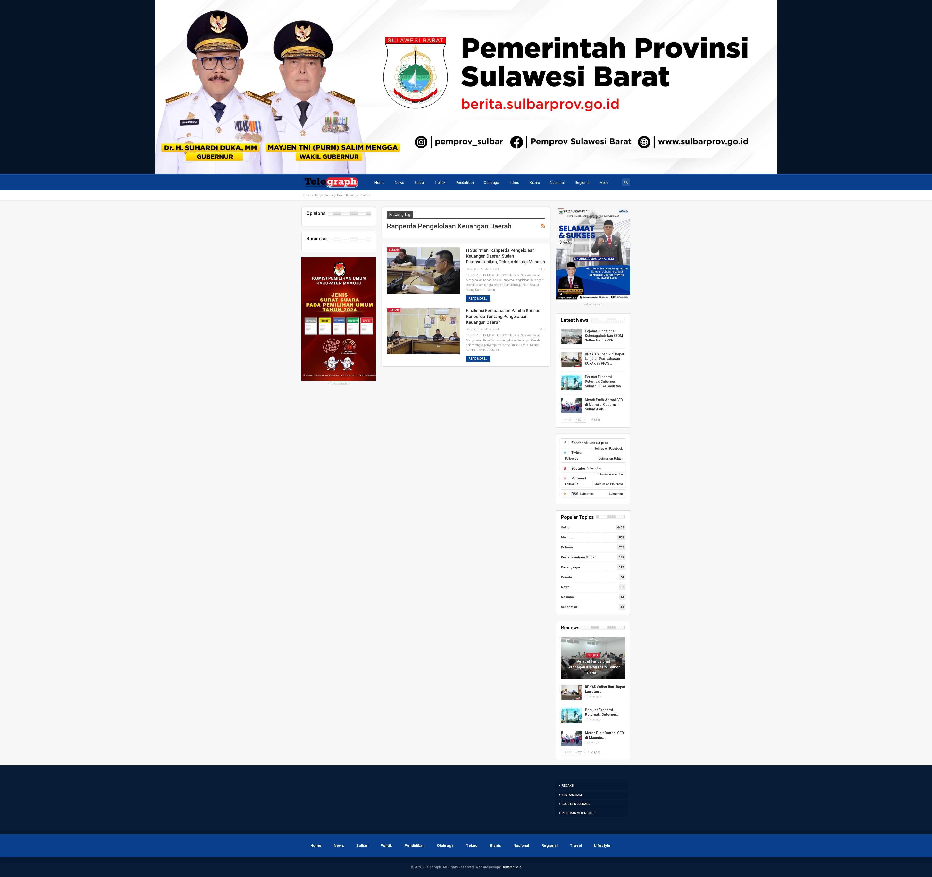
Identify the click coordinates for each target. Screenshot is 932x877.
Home (379, 182)
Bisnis (535, 182)
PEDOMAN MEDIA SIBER (578, 813)
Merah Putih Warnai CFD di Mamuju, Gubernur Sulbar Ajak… (604, 404)
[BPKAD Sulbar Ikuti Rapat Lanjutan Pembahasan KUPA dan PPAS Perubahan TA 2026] (571, 359)
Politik (440, 182)
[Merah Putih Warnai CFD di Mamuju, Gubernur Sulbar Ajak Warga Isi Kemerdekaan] (571, 405)
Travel (576, 845)
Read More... (478, 298)
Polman (567, 547)
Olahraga (491, 182)
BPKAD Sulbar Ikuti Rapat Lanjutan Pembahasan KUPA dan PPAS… (604, 358)
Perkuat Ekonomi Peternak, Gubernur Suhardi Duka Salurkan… (604, 381)
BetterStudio (512, 867)
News (399, 182)
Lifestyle (602, 845)
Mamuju (567, 537)
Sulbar (420, 182)
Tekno (514, 182)
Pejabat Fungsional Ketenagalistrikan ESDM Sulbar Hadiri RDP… (604, 335)
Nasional (557, 182)
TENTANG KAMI (572, 794)
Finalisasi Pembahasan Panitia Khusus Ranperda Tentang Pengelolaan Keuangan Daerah (503, 316)
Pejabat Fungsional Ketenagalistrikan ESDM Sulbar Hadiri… (593, 667)
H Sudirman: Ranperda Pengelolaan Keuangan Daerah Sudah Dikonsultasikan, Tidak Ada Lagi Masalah (505, 256)
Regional (582, 182)
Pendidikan (465, 182)
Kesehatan (569, 607)
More (604, 182)
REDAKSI (568, 785)
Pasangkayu (570, 567)
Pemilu (566, 577)
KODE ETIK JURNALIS (576, 804)
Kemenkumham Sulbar (578, 557)
